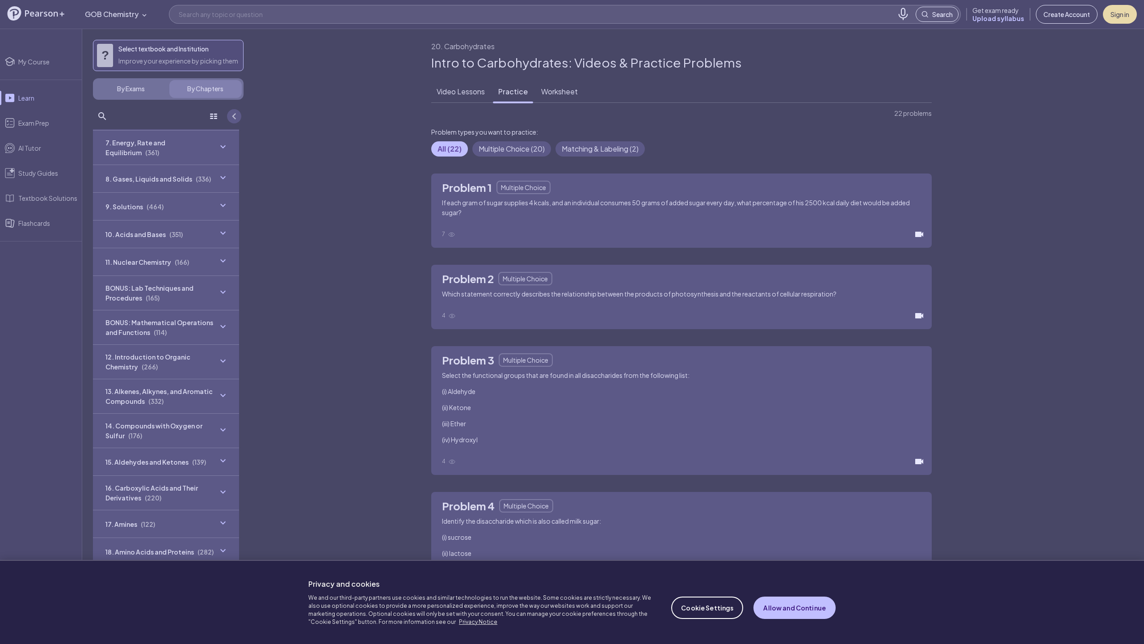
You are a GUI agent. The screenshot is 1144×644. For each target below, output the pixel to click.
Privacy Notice (478, 622)
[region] (572, 602)
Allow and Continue (794, 608)
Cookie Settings (707, 608)
